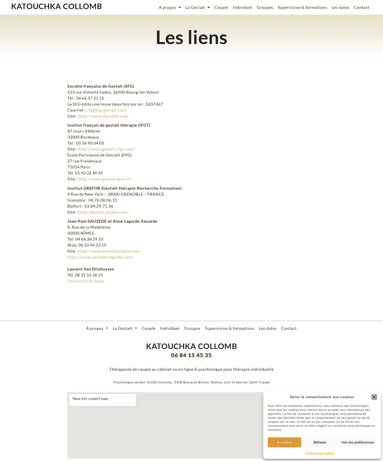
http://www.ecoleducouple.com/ (109, 251)
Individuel (242, 7)
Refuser (320, 442)
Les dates (341, 7)
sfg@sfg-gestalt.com (106, 110)
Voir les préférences (357, 442)
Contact (361, 7)
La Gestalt (195, 7)
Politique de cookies (320, 453)
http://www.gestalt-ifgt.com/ (106, 149)
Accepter (284, 442)
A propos (167, 7)
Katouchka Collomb (56, 6)
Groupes (265, 7)
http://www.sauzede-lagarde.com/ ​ (100, 257)
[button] (374, 397)
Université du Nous (86, 280)
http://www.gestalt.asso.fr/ (105, 178)
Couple (221, 7)
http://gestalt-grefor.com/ (103, 212)
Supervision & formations (302, 7)
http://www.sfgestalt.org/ (103, 116)
